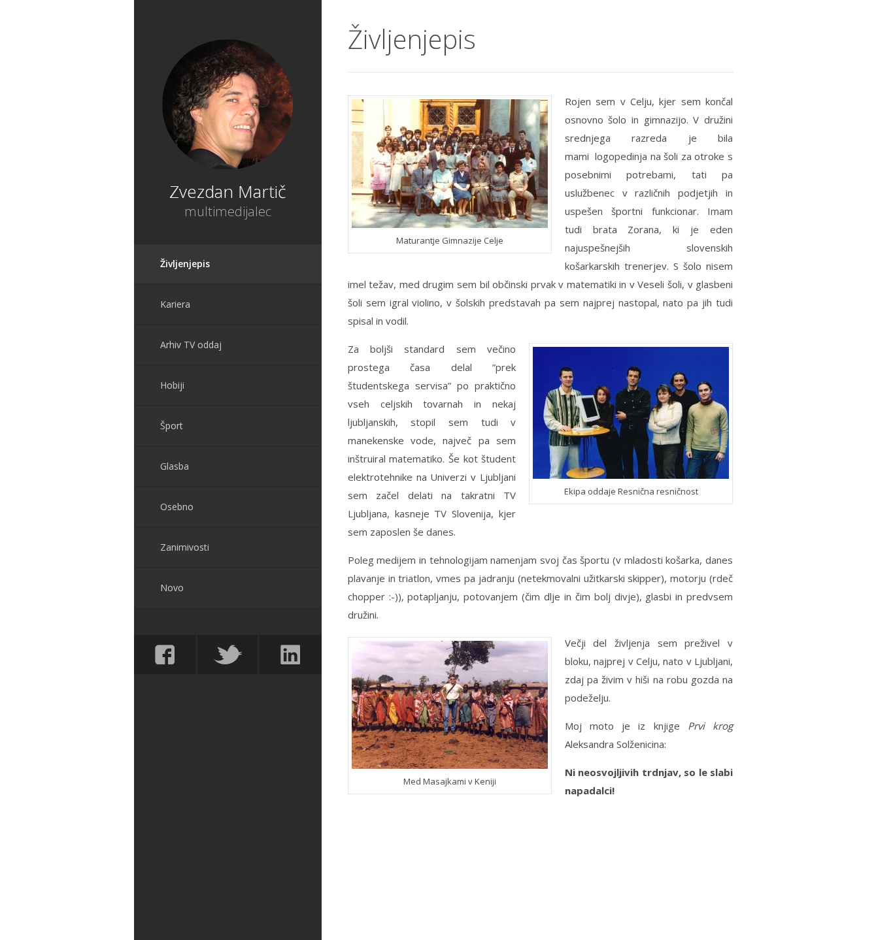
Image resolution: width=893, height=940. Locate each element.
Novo (172, 587)
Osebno (177, 506)
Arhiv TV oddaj (191, 344)
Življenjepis (185, 263)
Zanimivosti (184, 547)
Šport (171, 425)
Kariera (175, 304)
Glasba (174, 466)
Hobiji (172, 385)
